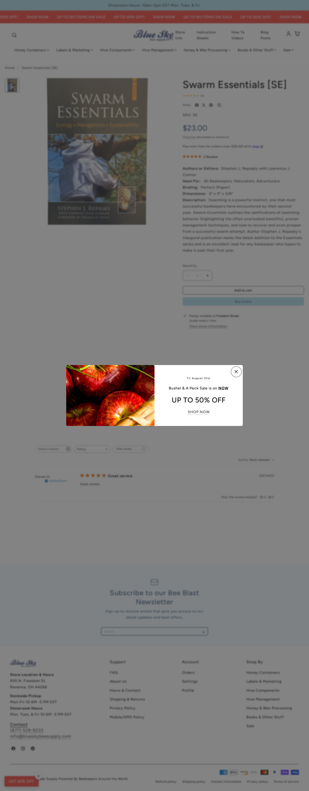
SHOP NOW (199, 412)
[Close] (236, 371)
